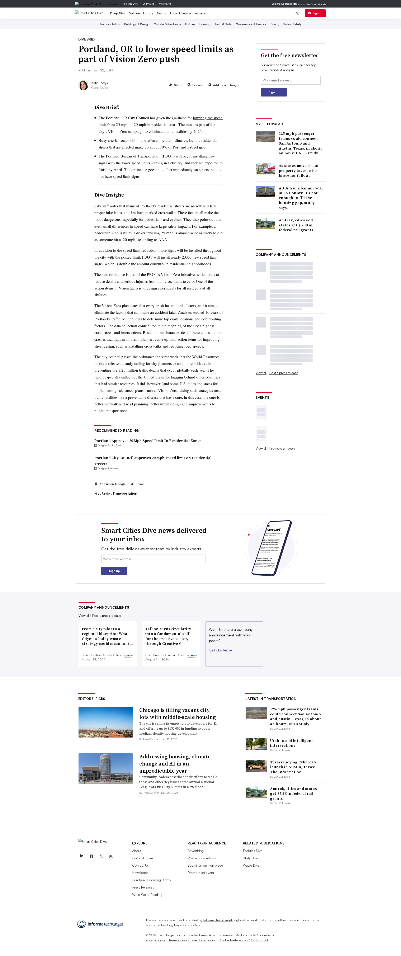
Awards (200, 13)
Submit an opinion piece (205, 865)
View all (261, 373)
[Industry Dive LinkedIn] (81, 856)
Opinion (134, 13)
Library (148, 13)
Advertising (196, 851)
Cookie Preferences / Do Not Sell (243, 940)
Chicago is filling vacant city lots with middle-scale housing (177, 713)
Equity (275, 24)
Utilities (190, 24)
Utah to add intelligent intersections (291, 743)
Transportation (109, 24)
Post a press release (283, 373)
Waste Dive (165, 3)
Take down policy (203, 940)
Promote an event (282, 448)
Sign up (317, 13)
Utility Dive (148, 3)
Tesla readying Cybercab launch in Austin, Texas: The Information (293, 766)
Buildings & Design (137, 24)
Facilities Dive (130, 3)
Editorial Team (142, 858)
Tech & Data (223, 24)
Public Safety (292, 24)
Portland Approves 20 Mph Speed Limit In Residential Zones (148, 440)
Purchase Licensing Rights (151, 880)
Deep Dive (117, 13)
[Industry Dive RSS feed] (111, 856)
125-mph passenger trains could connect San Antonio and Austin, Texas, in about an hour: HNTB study (300, 143)
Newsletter (140, 873)
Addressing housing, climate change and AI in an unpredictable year (175, 763)
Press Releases (181, 13)
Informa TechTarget (217, 920)
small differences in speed (123, 226)
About (136, 851)
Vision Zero (117, 131)
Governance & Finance (251, 24)
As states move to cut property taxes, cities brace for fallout (299, 170)
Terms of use (177, 940)
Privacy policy (155, 940)
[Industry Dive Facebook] (91, 856)
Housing (205, 24)
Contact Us (140, 865)
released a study (120, 363)
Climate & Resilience (167, 24)
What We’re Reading (147, 895)
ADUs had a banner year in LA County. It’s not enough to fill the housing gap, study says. (301, 198)
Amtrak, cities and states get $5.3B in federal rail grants (296, 225)
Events (161, 13)
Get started (220, 650)
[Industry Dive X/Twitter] (101, 856)
